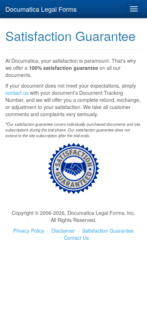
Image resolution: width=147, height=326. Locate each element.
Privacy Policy (28, 230)
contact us (17, 92)
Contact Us (76, 237)
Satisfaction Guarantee (108, 230)
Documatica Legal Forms (41, 9)
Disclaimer (63, 230)
